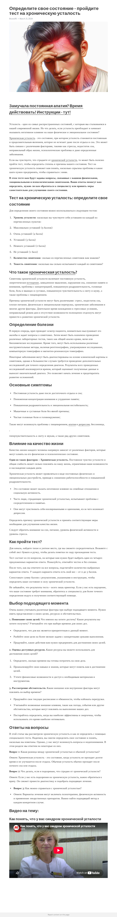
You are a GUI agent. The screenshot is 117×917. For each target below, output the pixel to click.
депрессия (84, 424)
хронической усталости (64, 160)
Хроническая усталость (22, 138)
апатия (72, 424)
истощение (33, 282)
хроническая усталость (52, 272)
